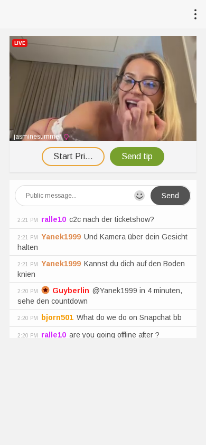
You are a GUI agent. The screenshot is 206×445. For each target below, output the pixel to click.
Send (170, 195)
